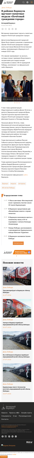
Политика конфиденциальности (8, 427)
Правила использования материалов (9, 426)
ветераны (21, 183)
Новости (4, 413)
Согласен (4, 457)
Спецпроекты (6, 416)
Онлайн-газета (26, 413)
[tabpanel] (17, 86)
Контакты (4, 419)
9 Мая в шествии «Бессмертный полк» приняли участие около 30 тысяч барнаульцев (20, 203)
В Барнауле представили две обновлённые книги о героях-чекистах (19, 211)
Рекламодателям (25, 416)
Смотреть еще (18, 243)
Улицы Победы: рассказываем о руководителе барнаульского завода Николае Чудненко (20, 230)
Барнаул (5, 183)
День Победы (8, 287)
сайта (26, 175)
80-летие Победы (8, 188)
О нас (15, 416)
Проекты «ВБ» (14, 413)
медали (13, 183)
